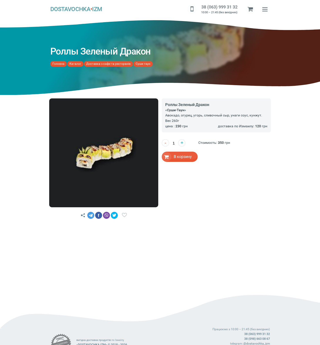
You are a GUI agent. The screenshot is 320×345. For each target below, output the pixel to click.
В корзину (183, 156)
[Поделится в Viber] (106, 215)
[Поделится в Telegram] (90, 215)
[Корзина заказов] (250, 9)
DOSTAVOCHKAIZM (76, 9)
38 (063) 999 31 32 (219, 7)
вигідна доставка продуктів (93, 340)
